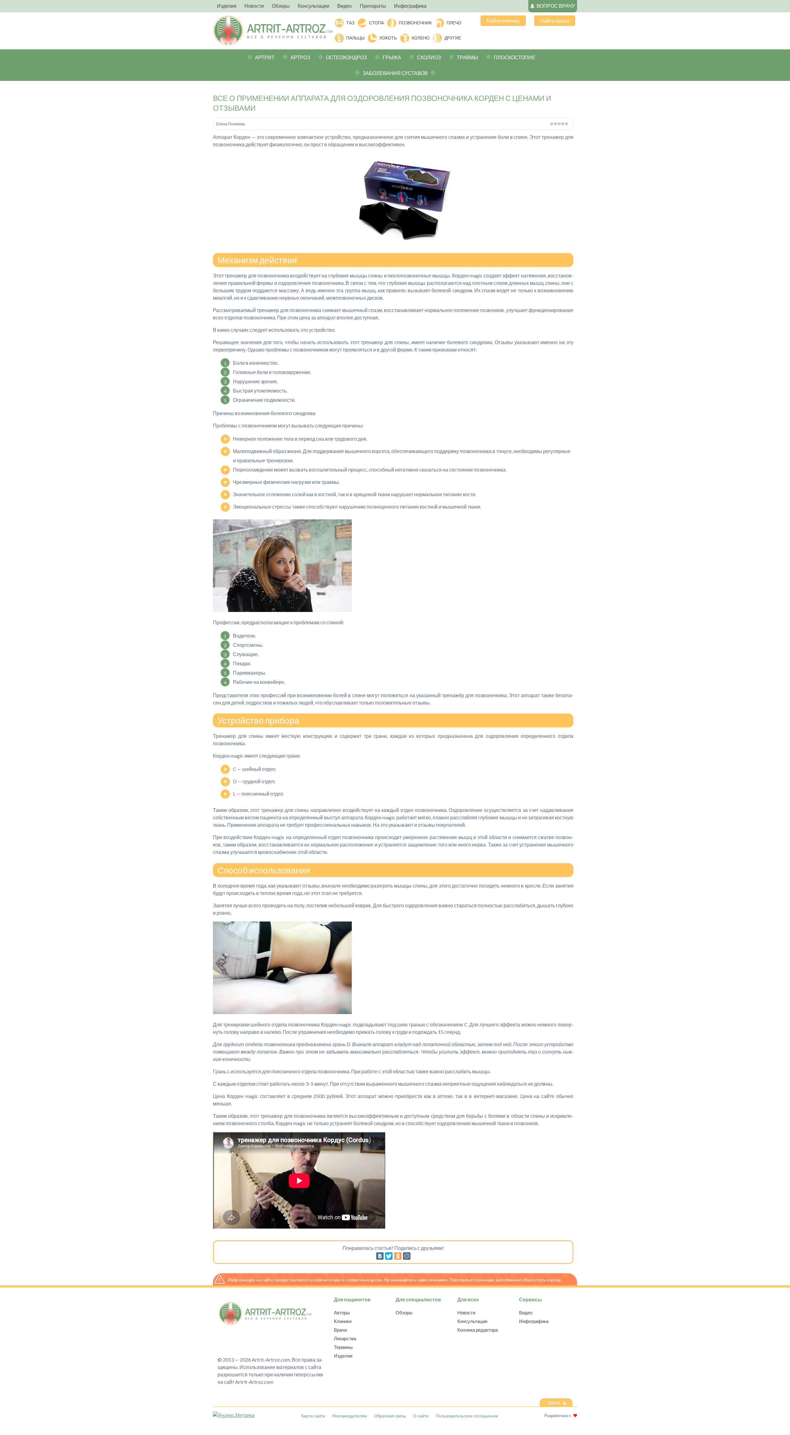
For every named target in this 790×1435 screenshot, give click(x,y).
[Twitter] (389, 1256)
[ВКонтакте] (380, 1256)
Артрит (265, 57)
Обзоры (404, 1312)
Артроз (300, 57)
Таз (350, 22)
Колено (421, 37)
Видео (525, 1312)
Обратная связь (390, 1415)
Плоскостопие (514, 57)
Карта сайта (313, 1415)
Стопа (376, 22)
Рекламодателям (349, 1415)
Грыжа (392, 57)
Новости (466, 1312)
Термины (343, 1347)
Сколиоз (429, 57)
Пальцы (355, 37)
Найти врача (554, 20)
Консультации (472, 1321)
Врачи (340, 1330)
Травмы (467, 57)
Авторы (342, 1312)
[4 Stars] (563, 124)
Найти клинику (503, 20)
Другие (452, 37)
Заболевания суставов (395, 73)
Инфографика (533, 1321)
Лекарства (345, 1338)
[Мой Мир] (406, 1256)
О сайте (421, 1415)
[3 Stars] (559, 124)
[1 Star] (552, 124)
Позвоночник (415, 22)
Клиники (342, 1321)
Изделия (343, 1355)
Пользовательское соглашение (467, 1415)
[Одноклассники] (397, 1256)
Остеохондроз (346, 57)
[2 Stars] (555, 124)
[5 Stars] (566, 124)
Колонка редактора (477, 1330)
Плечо (454, 22)
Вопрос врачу (556, 6)
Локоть (388, 37)
